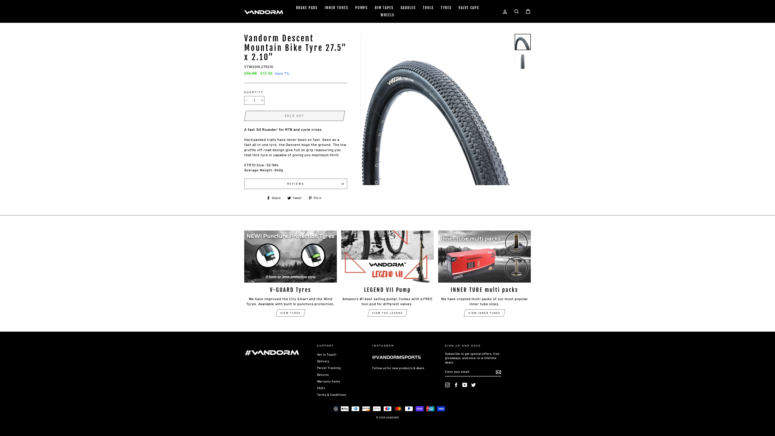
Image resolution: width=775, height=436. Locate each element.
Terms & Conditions (331, 394)
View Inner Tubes (484, 312)
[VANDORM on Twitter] (473, 385)
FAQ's (321, 388)
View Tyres (290, 312)
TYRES (446, 7)
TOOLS (428, 7)
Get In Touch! (327, 354)
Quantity (253, 92)
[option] (436, 109)
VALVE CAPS (469, 7)
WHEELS (387, 15)
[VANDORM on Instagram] (447, 385)
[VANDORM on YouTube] (464, 385)
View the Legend (387, 312)
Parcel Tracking (329, 368)
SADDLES (408, 7)
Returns (323, 374)
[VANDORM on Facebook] (456, 385)
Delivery (323, 361)
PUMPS (361, 7)
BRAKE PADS (307, 7)
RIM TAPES (384, 7)
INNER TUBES (336, 7)
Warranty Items (328, 381)
